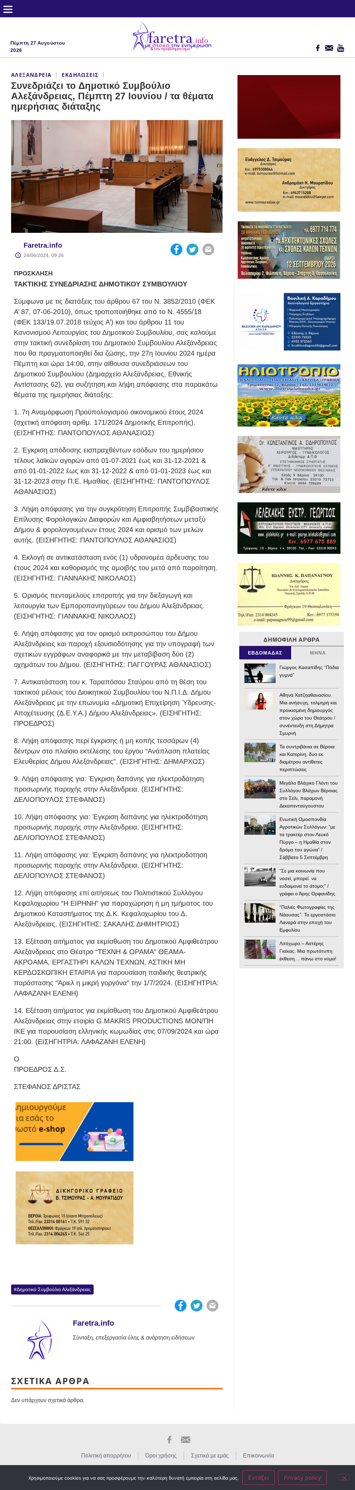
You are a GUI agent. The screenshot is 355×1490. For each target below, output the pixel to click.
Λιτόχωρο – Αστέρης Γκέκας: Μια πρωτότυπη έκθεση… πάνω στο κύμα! (307, 951)
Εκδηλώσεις (80, 75)
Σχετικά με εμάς (210, 1456)
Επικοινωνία (258, 1456)
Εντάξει (258, 1477)
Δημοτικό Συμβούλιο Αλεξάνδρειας (54, 1289)
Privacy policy (302, 1477)
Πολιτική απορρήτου (106, 1456)
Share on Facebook (176, 249)
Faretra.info (43, 245)
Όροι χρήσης (161, 1456)
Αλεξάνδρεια (31, 75)
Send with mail (208, 249)
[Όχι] (344, 1477)
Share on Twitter (192, 249)
